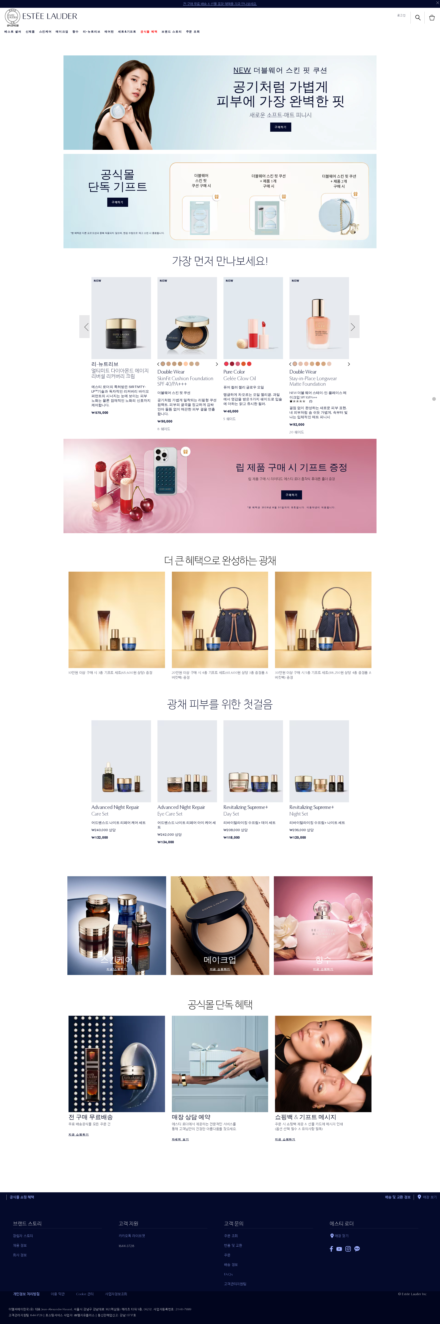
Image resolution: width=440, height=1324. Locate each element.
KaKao (357, 1249)
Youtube (339, 1249)
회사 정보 (20, 1255)
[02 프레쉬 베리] (232, 363)
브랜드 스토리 (172, 31)
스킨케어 (45, 31)
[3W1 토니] (180, 363)
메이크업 (62, 31)
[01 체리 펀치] (226, 363)
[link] (121, 371)
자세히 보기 (180, 1139)
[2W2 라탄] (312, 363)
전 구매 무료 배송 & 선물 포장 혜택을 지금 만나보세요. (220, 4)
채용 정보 (20, 1245)
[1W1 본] (191, 363)
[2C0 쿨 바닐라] (306, 363)
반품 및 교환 (233, 1245)
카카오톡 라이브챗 (132, 1236)
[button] (85, 326)
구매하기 (280, 127)
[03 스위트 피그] (237, 363)
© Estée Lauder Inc (412, 1294)
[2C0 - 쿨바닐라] (168, 363)
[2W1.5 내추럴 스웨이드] (323, 363)
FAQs (228, 1274)
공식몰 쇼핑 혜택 (22, 1197)
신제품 (30, 31)
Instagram (348, 1249)
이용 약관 (58, 1294)
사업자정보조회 (116, 1294)
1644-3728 (127, 1246)
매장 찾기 (342, 1236)
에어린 (109, 31)
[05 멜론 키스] (249, 363)
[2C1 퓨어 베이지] (294, 363)
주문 (227, 1255)
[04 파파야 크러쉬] (243, 363)
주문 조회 (193, 31)
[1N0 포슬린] (197, 363)
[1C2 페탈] (300, 363)
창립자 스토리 (23, 1236)
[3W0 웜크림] (317, 363)
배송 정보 (231, 1265)
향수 (75, 31)
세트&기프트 (127, 31)
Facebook (331, 1249)
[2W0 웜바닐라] (174, 363)
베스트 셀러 (13, 31)
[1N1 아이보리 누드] (185, 363)
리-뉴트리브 (92, 31)
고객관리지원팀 (235, 1284)
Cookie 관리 (85, 1294)
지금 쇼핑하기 (117, 969)
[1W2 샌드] (162, 363)
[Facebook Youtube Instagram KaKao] (374, 1247)
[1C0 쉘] (329, 363)
